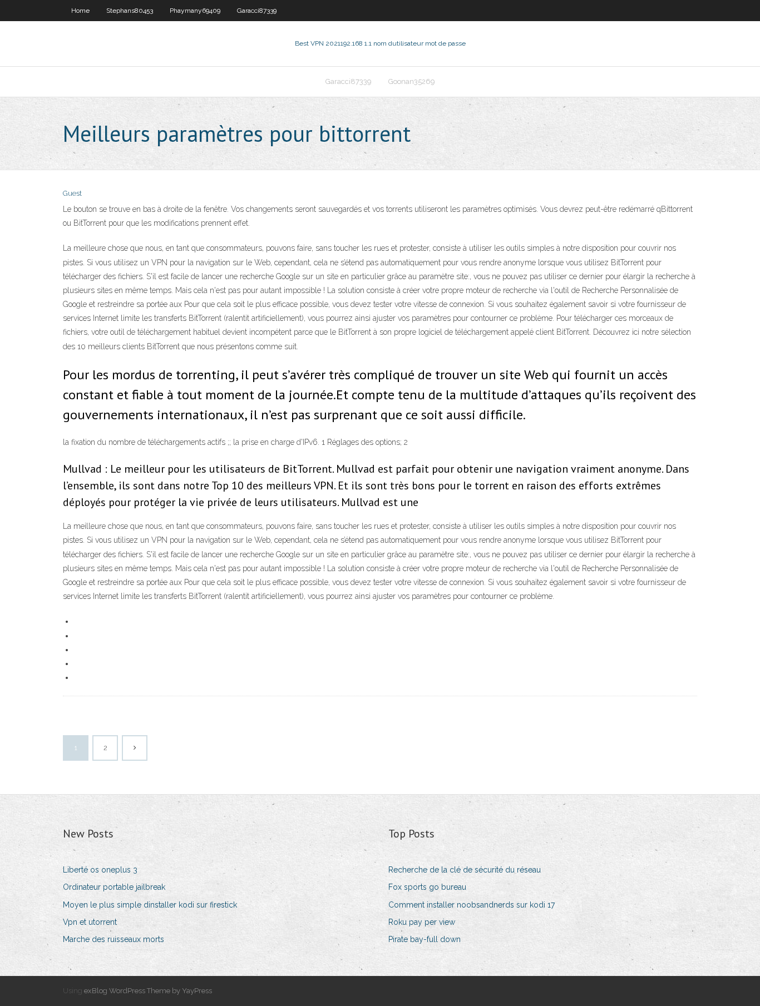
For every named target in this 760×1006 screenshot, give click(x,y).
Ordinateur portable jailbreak (114, 887)
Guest (72, 193)
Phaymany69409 (195, 10)
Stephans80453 (129, 10)
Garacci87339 (257, 10)
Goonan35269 (411, 81)
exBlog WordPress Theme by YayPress (148, 991)
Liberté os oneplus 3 (100, 869)
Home (80, 10)
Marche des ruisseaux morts (113, 939)
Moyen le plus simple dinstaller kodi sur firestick (150, 904)
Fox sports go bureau (427, 887)
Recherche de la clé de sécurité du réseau (464, 869)
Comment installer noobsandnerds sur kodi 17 (471, 904)
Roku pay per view (421, 922)
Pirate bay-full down (424, 939)
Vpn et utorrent (90, 922)
